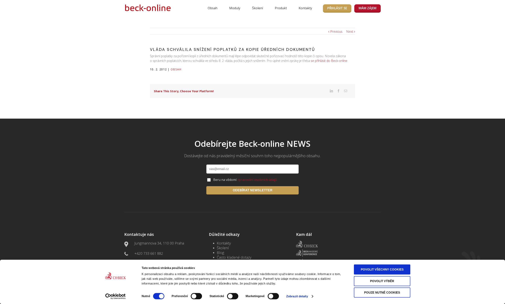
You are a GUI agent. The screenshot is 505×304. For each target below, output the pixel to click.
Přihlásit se (337, 8)
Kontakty (305, 8)
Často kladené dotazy (234, 257)
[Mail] (345, 90)
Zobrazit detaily (297, 296)
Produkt (281, 8)
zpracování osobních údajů (257, 180)
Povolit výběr (382, 281)
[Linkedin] (331, 90)
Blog (220, 252)
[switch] (196, 296)
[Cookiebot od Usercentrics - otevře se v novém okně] (115, 296)
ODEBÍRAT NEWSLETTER (252, 190)
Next (349, 31)
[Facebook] (338, 90)
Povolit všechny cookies (382, 269)
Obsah (212, 8)
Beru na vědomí (245, 180)
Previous (336, 31)
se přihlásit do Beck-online (329, 61)
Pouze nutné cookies (382, 292)
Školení (257, 8)
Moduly (234, 8)
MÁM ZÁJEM (367, 8)
